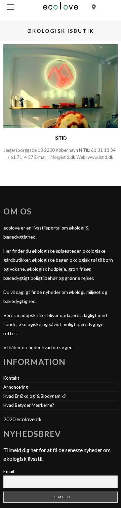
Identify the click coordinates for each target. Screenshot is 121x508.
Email (8, 471)
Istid (60, 138)
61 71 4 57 (22, 157)
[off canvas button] (10, 7)
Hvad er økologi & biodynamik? (34, 396)
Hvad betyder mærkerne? (28, 405)
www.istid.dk (100, 157)
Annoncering (15, 387)
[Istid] (60, 85)
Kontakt (11, 378)
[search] (94, 7)
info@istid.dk (62, 157)
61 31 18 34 (104, 150)
